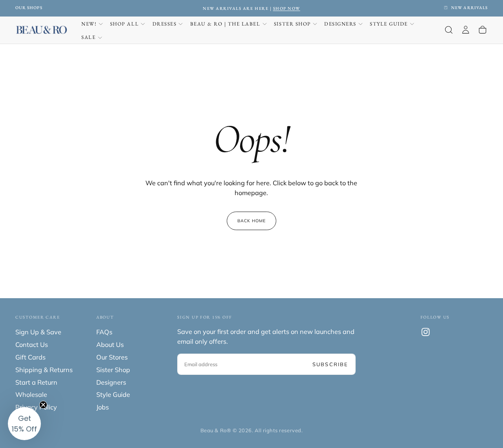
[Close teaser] (43, 405)
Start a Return (36, 382)
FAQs (104, 332)
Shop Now (152, 8)
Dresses (164, 23)
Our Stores (112, 357)
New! (88, 23)
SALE (88, 37)
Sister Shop (292, 23)
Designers (340, 23)
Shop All (124, 23)
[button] (449, 30)
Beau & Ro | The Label (225, 23)
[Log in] (466, 30)
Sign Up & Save (38, 332)
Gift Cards (30, 357)
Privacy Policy (36, 407)
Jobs (102, 407)
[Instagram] (425, 332)
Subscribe (330, 364)
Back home (251, 220)
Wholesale (31, 394)
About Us (110, 344)
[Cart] (482, 30)
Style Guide (389, 23)
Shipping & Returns (44, 370)
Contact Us (31, 344)
